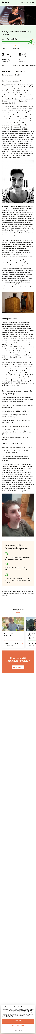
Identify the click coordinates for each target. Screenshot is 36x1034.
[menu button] (33, 2)
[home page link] (5, 3)
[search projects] (30, 3)
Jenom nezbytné (18, 1025)
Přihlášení (24, 2)
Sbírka (3, 65)
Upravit (17, 1030)
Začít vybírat (18, 667)
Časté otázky (25, 65)
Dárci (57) (9, 65)
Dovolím (18, 1020)
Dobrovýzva (16, 65)
